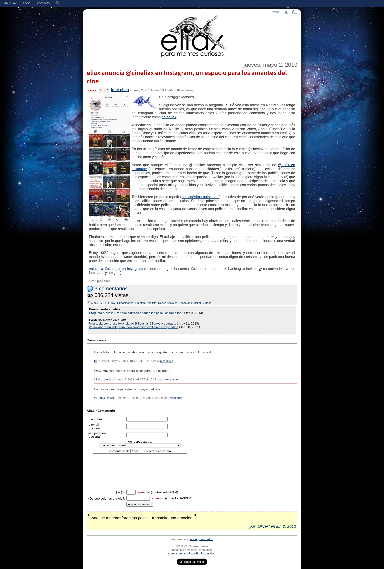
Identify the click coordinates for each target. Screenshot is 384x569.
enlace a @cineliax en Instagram (116, 269)
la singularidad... (201, 539)
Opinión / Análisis (145, 303)
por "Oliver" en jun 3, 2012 (273, 526)
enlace (110, 379)
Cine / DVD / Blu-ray (103, 303)
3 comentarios (110, 288)
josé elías (120, 90)
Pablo (101, 398)
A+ (294, 11)
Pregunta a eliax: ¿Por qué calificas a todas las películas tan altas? (136, 313)
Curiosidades (125, 303)
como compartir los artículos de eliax (192, 553)
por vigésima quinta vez (200, 197)
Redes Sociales (167, 303)
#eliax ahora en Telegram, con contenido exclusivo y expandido (133, 327)
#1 (95, 361)
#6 (95, 398)
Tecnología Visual (190, 303)
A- (286, 12)
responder (166, 361)
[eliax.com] (192, 35)
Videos (207, 303)
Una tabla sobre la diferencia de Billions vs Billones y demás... (132, 323)
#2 (95, 379)
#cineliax (169, 117)
